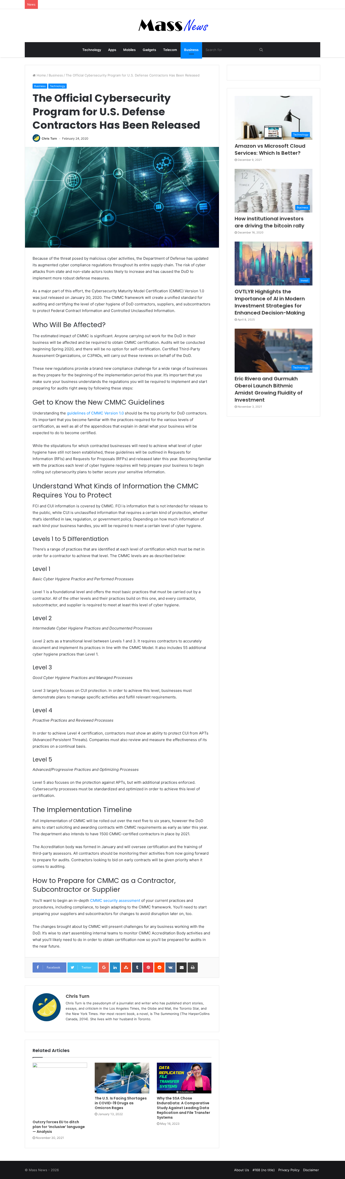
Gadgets (149, 50)
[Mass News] (172, 25)
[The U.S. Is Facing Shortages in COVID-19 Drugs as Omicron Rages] (122, 1078)
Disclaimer (311, 1170)
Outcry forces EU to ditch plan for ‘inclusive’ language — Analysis (59, 1126)
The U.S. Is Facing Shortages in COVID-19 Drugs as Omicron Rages (121, 1103)
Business (191, 50)
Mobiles (129, 50)
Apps (112, 50)
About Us (241, 1170)
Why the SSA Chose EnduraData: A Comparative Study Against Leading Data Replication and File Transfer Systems (183, 1108)
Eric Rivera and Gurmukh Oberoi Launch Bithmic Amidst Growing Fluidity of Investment (269, 389)
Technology (91, 50)
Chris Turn (49, 138)
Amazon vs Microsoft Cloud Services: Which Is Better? (270, 149)
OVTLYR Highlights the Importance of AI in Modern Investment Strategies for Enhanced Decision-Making (270, 302)
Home (41, 75)
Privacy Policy (289, 1170)
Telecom (170, 50)
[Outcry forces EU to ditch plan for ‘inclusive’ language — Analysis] (60, 1090)
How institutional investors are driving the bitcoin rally (269, 222)
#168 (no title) (264, 1170)
